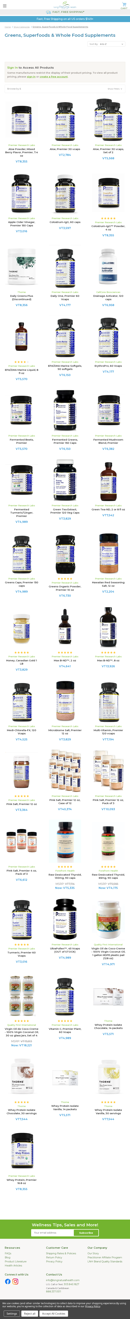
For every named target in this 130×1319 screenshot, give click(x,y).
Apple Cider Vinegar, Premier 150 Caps (21, 223)
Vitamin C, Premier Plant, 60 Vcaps (65, 1030)
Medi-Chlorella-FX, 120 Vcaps (21, 732)
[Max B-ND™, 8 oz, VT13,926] (108, 627)
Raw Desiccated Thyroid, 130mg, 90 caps (65, 876)
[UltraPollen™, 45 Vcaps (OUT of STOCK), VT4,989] (65, 919)
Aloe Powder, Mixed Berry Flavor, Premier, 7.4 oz (21, 152)
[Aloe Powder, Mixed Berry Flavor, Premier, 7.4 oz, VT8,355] (21, 119)
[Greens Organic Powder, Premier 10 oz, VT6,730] (65, 553)
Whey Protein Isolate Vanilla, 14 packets (65, 1107)
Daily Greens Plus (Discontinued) (21, 297)
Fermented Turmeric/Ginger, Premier (21, 513)
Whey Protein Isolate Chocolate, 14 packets (108, 1026)
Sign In (12, 67)
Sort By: (94, 44)
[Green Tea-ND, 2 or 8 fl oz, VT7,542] (108, 480)
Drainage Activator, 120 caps (108, 297)
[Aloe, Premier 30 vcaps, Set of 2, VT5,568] (108, 119)
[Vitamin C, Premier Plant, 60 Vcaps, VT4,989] (65, 995)
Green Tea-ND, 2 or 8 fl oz (108, 509)
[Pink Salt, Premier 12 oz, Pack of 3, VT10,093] (108, 770)
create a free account (54, 76)
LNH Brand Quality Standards (105, 1261)
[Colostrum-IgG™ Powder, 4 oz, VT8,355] (108, 192)
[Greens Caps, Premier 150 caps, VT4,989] (21, 553)
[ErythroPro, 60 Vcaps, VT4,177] (108, 336)
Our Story (93, 1253)
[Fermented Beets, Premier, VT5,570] (21, 410)
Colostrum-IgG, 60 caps (65, 222)
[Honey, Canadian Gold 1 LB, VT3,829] (21, 627)
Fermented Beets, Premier (22, 441)
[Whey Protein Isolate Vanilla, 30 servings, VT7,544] (108, 1076)
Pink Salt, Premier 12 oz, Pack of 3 (108, 801)
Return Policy (54, 1257)
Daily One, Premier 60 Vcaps (65, 297)
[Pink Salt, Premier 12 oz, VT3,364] (21, 770)
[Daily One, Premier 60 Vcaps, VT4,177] (65, 266)
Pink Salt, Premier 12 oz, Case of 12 (64, 801)
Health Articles (13, 1265)
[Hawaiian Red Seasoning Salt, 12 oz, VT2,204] (108, 553)
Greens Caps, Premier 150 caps (21, 584)
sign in (31, 76)
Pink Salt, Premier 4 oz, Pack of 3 (22, 872)
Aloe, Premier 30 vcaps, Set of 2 (108, 150)
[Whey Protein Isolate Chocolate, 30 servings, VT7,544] (21, 1076)
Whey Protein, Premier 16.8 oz (22, 1181)
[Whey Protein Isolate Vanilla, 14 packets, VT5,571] (65, 1076)
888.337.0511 (53, 1291)
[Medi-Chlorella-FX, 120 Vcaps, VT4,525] (21, 701)
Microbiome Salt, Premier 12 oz (65, 732)
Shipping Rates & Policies (61, 1253)
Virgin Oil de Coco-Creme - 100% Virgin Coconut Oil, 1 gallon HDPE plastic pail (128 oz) (108, 953)
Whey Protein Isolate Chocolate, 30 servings (22, 1111)
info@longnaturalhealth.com (63, 1280)
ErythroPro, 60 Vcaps (108, 365)
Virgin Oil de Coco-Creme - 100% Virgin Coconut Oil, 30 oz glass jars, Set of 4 (22, 1032)
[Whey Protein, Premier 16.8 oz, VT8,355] (21, 1150)
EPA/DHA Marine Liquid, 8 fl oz (21, 371)
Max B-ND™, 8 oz (108, 660)
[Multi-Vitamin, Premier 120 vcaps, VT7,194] (108, 701)
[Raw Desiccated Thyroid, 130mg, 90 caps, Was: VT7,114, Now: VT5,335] (65, 841)
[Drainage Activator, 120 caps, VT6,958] (108, 266)
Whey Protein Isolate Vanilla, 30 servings (108, 1111)
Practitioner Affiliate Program (105, 1257)
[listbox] (112, 44)
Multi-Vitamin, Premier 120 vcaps (108, 732)
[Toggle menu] (4, 5)
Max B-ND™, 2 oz (65, 660)
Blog (7, 1257)
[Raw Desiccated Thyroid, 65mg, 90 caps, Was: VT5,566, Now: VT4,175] (108, 841)
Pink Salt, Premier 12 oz (21, 804)
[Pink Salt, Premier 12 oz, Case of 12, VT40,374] (65, 770)
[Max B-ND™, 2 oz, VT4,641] (65, 627)
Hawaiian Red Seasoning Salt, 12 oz (108, 584)
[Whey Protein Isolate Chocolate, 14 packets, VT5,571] (108, 995)
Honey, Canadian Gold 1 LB (21, 662)
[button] (65, 89)
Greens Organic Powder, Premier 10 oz (65, 588)
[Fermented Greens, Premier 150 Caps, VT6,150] (65, 410)
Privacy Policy (54, 1261)
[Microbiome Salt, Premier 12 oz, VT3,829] (65, 701)
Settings (12, 1313)
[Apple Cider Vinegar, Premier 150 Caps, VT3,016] (21, 192)
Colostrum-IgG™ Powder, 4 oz (108, 227)
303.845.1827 (71, 1284)
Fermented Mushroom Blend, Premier (108, 441)
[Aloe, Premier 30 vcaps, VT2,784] (65, 119)
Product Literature (16, 1261)
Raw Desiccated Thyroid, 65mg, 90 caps (108, 876)
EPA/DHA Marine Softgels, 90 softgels (65, 367)
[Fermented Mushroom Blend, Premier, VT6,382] (108, 410)
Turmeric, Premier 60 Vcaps (21, 954)
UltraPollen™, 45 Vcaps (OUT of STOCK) (65, 950)
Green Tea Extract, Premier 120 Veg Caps (64, 511)
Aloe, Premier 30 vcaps (65, 149)
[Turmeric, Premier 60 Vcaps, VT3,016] (21, 919)
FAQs (8, 1253)
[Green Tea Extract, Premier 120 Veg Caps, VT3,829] (65, 480)
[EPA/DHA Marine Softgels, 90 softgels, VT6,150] (65, 336)
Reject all (29, 1313)
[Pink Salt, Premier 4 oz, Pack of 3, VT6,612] (21, 841)
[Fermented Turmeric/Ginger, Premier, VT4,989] (21, 480)
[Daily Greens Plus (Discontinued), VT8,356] (21, 266)
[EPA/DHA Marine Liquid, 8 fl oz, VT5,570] (21, 336)
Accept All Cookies (53, 1313)
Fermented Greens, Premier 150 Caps (65, 441)
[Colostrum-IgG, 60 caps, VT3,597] (65, 192)
